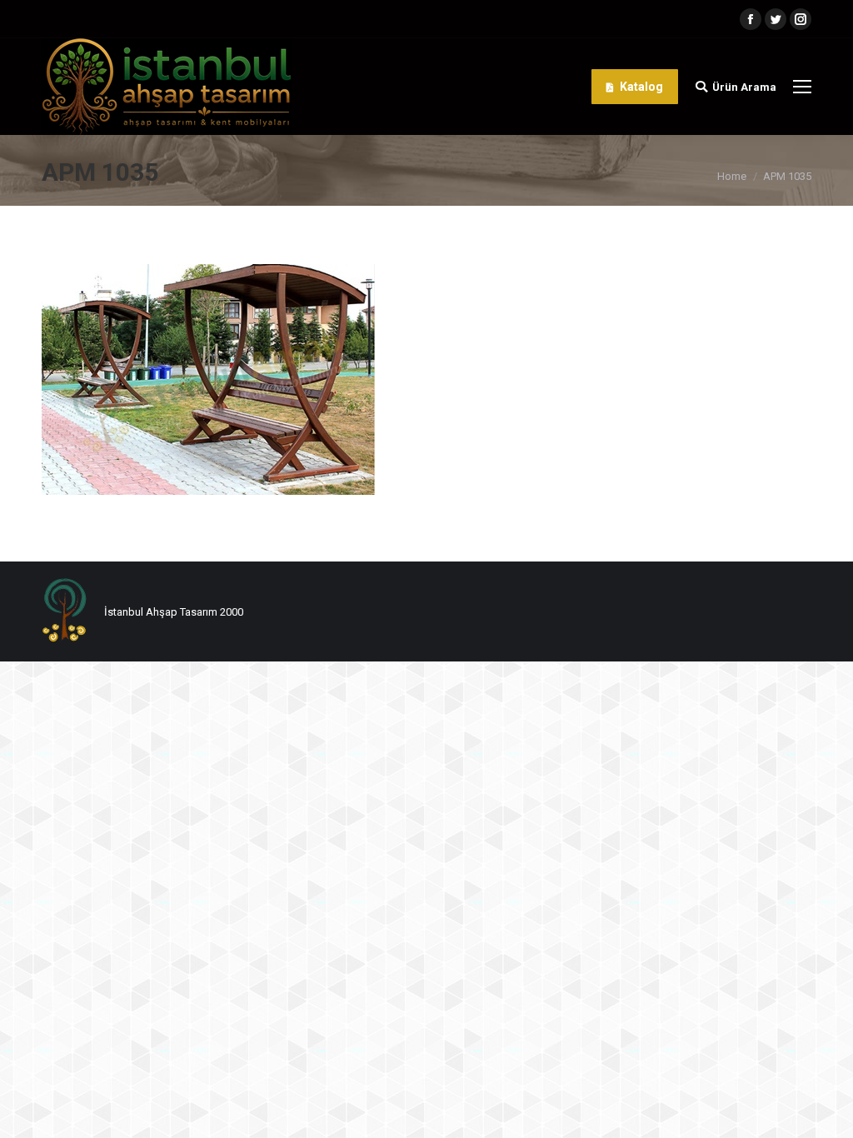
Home (731, 176)
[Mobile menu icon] (802, 86)
